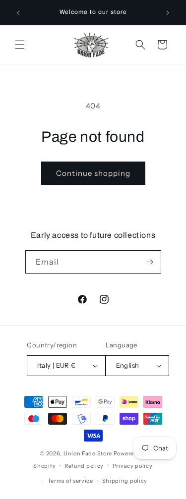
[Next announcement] (168, 13)
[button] (20, 44)
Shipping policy (125, 480)
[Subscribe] (150, 262)
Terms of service (70, 480)
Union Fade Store (87, 453)
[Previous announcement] (18, 13)
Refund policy (84, 465)
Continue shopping (93, 173)
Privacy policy (133, 465)
